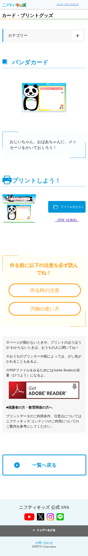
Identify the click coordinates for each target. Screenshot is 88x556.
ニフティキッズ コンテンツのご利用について (41, 421)
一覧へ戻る (44, 465)
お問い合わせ (44, 543)
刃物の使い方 (44, 308)
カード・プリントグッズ (67, 4)
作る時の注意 (44, 290)
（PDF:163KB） (67, 220)
